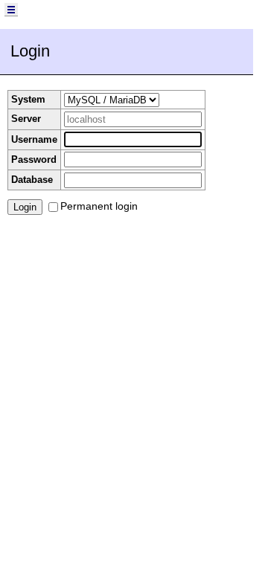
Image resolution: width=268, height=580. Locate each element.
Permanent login (99, 206)
